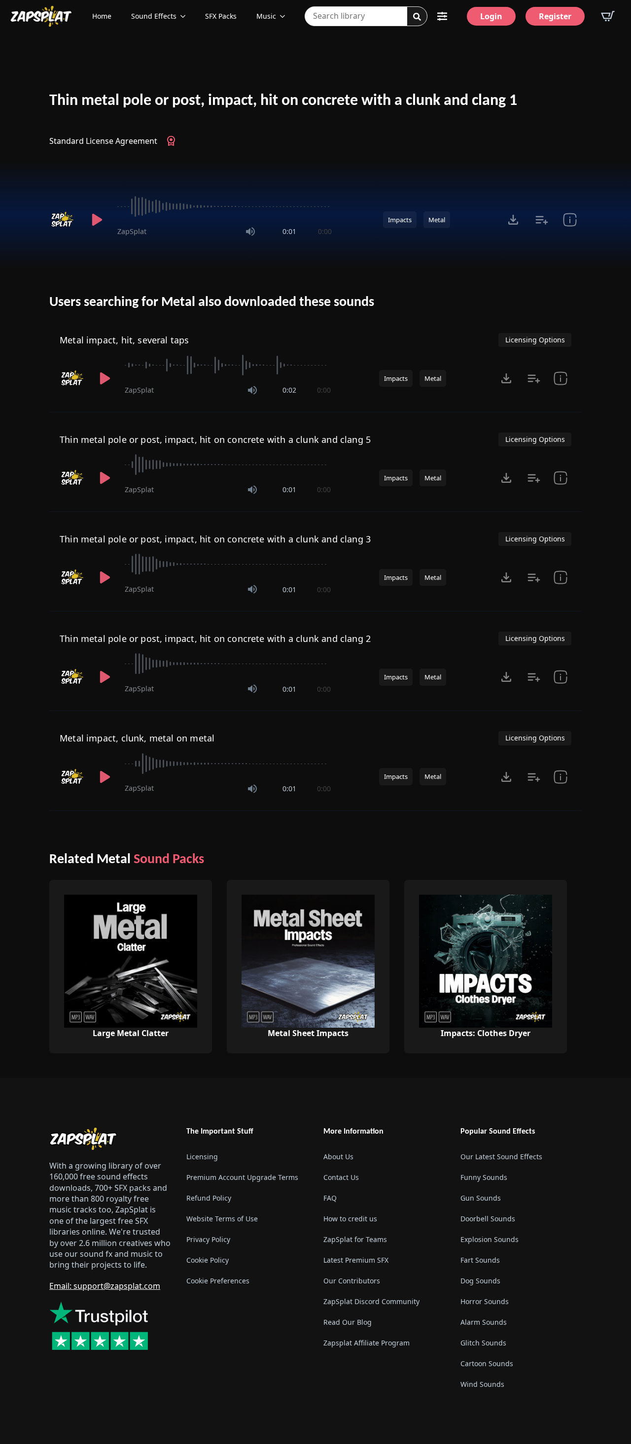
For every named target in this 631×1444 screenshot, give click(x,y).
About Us (338, 1156)
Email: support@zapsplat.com (104, 1285)
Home (101, 16)
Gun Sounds (480, 1198)
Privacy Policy (208, 1239)
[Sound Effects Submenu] (185, 16)
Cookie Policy (207, 1260)
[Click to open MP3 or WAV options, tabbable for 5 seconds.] (513, 220)
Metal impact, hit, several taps (124, 340)
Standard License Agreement (103, 140)
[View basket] (608, 16)
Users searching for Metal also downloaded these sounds (211, 302)
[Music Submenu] (285, 16)
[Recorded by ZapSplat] (63, 220)
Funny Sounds (483, 1177)
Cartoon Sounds (486, 1363)
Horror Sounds (484, 1301)
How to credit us (350, 1218)
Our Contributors (351, 1280)
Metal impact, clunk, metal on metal (137, 738)
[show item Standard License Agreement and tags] (569, 220)
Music (266, 16)
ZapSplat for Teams (355, 1239)
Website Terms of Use (222, 1218)
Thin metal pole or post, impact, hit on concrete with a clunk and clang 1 (283, 101)
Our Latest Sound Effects (501, 1156)
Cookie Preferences (217, 1280)
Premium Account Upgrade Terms (242, 1177)
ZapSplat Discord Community (371, 1301)
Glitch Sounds (483, 1342)
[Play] (96, 220)
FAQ (330, 1198)
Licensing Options (535, 339)
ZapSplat (131, 231)
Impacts (400, 219)
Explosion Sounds (489, 1239)
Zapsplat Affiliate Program (366, 1342)
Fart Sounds (480, 1260)
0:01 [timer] (289, 231)
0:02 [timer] (289, 390)
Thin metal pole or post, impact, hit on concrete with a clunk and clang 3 (215, 539)
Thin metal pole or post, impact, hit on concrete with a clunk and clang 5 (215, 439)
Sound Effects (153, 16)
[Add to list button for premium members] (541, 220)
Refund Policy (208, 1198)
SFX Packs (221, 16)
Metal (436, 219)
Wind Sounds (482, 1384)
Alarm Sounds (483, 1322)
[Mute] (250, 231)
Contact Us (341, 1177)
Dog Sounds (480, 1280)
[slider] (224, 206)
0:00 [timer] (325, 231)
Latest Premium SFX (355, 1260)
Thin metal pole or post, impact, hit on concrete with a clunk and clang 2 (215, 638)
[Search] (417, 17)
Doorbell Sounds (487, 1218)
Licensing (202, 1156)
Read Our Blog (347, 1322)
